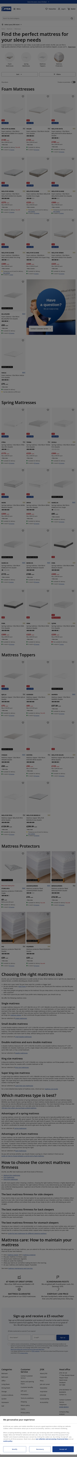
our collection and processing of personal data (52, 1439)
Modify (14, 1449)
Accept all (63, 1449)
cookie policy (7, 1441)
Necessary (40, 1449)
